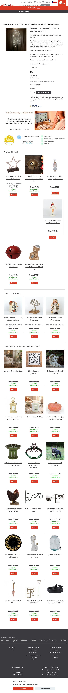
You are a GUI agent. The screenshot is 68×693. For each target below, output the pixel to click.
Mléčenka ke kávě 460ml (34, 417)
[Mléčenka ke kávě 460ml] (34, 415)
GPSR (34, 660)
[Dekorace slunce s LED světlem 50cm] (13, 552)
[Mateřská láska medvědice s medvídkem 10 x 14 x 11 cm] (34, 262)
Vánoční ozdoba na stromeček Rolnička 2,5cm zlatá (34, 178)
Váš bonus (47, 2)
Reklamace (33, 650)
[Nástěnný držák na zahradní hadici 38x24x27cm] (34, 460)
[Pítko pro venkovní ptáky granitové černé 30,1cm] (55, 598)
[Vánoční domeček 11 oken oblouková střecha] (13, 315)
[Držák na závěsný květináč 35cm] (34, 506)
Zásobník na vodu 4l (55, 554)
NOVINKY (12, 647)
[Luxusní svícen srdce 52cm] (13, 369)
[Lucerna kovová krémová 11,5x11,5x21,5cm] (13, 415)
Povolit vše (23, 688)
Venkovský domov (8, 24)
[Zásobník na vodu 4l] (55, 552)
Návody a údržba (33, 647)
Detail (13, 195)
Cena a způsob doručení (33, 655)
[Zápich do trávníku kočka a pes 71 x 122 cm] (55, 506)
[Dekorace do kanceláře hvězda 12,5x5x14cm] (13, 174)
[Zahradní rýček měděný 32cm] (13, 598)
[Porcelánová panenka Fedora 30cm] (55, 315)
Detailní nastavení (45, 688)
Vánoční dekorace (22, 24)
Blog (12, 650)
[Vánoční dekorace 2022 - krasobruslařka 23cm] (52, 218)
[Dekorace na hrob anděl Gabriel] (55, 369)
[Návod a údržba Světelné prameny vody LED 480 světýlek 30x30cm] (31, 71)
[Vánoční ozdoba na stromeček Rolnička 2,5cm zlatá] (34, 174)
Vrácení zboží (33, 652)
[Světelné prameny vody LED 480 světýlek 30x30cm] (15, 51)
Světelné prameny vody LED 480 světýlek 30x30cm (45, 24)
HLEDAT (45, 6)
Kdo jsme (34, 657)
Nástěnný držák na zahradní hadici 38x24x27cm (34, 465)
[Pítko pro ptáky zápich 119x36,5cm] (34, 598)
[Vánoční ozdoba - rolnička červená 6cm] (13, 262)
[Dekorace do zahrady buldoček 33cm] (55, 460)
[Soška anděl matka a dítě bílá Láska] (34, 552)
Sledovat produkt (44, 93)
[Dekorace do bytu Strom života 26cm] (34, 315)
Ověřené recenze (55, 647)
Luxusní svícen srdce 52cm (13, 371)
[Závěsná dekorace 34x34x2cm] (34, 369)
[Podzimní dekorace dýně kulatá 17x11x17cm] (55, 415)
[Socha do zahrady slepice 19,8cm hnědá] (13, 506)
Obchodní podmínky (55, 652)
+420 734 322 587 (28, 2)
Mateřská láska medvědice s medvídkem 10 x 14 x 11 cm (34, 266)
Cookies (55, 657)
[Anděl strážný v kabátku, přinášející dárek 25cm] (55, 174)
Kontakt (39, 2)
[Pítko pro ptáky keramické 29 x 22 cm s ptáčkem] (13, 460)
